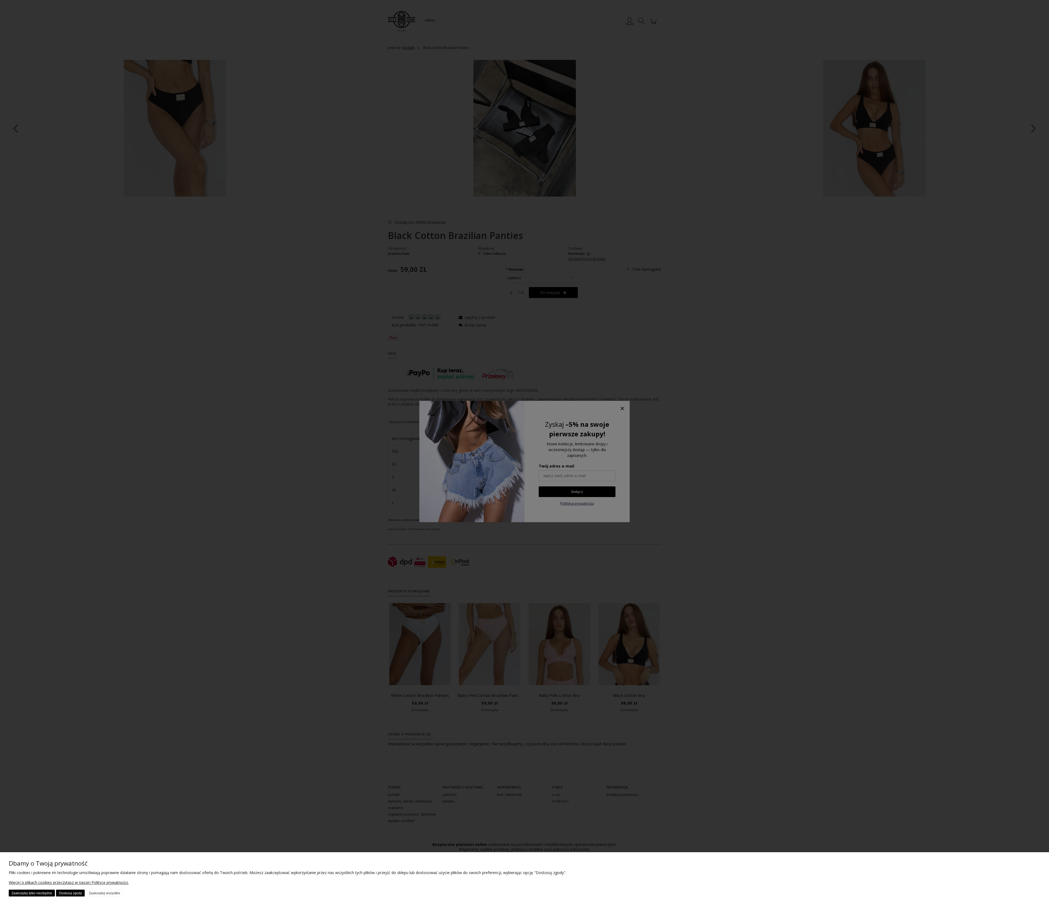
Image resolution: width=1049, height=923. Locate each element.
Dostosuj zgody (70, 893)
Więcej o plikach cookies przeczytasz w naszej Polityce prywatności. (69, 882)
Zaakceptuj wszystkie (104, 893)
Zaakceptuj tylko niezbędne (31, 893)
